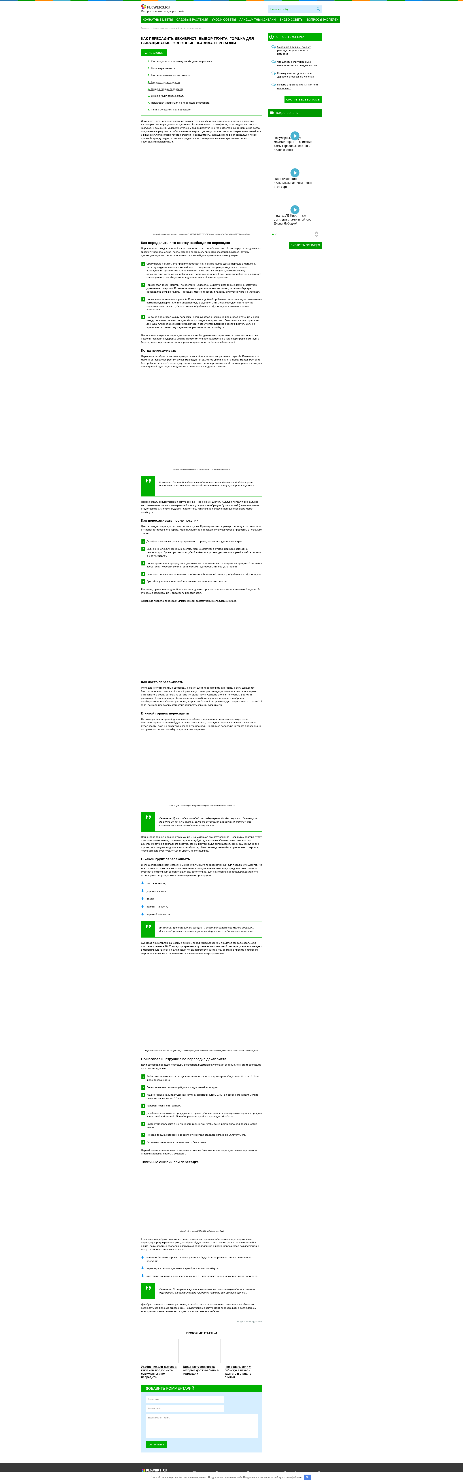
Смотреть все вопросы (303, 99)
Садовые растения (192, 19)
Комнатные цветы (158, 19)
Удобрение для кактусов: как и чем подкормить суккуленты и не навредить (159, 1372)
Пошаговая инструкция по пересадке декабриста (178, 102)
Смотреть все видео (305, 245)
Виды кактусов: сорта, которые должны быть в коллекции (201, 1370)
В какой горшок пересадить (165, 88)
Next (316, 236)
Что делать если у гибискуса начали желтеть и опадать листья (238, 1372)
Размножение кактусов (290, 223)
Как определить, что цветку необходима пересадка (180, 61)
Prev (316, 232)
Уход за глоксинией (288, 150)
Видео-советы (291, 19)
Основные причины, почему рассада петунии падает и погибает (294, 50)
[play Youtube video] (201, 641)
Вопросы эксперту (322, 19)
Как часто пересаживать (164, 82)
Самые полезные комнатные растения (294, 184)
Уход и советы (224, 19)
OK (307, 1477)
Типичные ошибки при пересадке (169, 109)
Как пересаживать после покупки (169, 75)
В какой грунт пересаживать (166, 95)
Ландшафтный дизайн (257, 19)
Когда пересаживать (161, 68)
